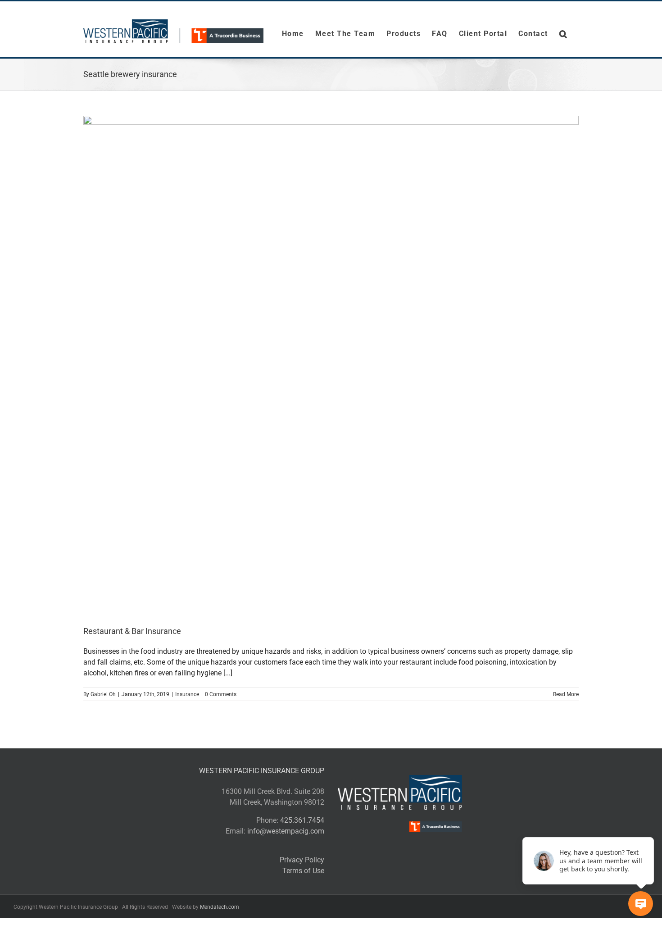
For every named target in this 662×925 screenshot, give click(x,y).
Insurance (187, 694)
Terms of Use (303, 870)
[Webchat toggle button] (640, 903)
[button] (563, 34)
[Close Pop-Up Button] (648, 827)
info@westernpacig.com (285, 831)
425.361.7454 (302, 820)
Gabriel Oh (103, 694)
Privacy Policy (302, 860)
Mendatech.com (219, 907)
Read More (566, 694)
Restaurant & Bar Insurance (132, 631)
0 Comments (220, 694)
